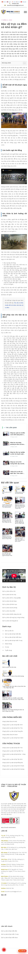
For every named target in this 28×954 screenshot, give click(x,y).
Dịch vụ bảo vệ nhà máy (6, 493)
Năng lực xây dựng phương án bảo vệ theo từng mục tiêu (6, 521)
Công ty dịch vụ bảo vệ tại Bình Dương (13, 769)
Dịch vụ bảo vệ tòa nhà (8, 591)
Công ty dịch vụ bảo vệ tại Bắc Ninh (12, 724)
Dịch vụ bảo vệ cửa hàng (9, 601)
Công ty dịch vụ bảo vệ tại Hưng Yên (12, 731)
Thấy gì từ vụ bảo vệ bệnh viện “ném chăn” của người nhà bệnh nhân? (20, 539)
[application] (14, 575)
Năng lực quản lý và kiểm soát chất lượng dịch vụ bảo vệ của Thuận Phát (20, 506)
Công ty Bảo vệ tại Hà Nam (10, 734)
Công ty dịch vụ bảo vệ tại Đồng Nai (12, 762)
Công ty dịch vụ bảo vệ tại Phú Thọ (12, 728)
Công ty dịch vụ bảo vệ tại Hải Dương (19, 493)
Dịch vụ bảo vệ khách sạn (9, 604)
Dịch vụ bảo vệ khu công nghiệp (11, 598)
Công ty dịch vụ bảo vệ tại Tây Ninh (12, 759)
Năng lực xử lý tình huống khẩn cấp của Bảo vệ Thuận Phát (7, 537)
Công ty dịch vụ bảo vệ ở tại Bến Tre (12, 751)
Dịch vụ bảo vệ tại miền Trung (13, 640)
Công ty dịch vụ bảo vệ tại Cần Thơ (12, 747)
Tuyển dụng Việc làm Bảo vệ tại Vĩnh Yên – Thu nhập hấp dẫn (7, 506)
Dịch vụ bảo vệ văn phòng (9, 607)
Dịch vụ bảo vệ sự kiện (8, 611)
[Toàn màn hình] (23, 581)
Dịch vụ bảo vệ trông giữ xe (10, 620)
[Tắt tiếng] (21, 581)
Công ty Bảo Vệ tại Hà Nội (9, 721)
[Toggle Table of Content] (23, 63)
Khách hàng (8, 643)
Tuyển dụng (8, 650)
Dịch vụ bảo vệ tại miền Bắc (13, 634)
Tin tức (7, 647)
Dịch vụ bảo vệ (9, 630)
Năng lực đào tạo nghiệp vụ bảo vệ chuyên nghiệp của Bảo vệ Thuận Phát (19, 521)
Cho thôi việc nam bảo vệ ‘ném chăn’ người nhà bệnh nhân (7, 554)
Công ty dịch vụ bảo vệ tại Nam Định (12, 738)
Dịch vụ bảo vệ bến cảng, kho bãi (11, 614)
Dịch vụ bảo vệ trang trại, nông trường (13, 617)
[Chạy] (4, 581)
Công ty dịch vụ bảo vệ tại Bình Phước (13, 766)
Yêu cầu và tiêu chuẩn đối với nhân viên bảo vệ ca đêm (14, 305)
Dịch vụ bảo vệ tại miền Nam (13, 637)
